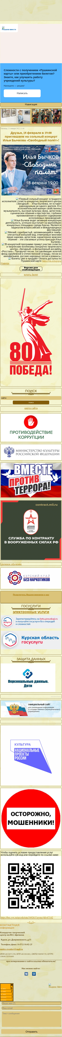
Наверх (5, 263)
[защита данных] (28, 690)
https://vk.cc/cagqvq (51, 260)
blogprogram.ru (58, 1035)
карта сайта (31, 408)
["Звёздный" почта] (34, 975)
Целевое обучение (11, 564)
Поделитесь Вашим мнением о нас (31, 594)
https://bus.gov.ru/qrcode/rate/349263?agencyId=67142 (27, 917)
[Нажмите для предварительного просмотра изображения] (31, 195)
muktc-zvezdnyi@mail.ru (11, 949)
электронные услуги (31, 611)
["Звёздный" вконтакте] (26, 975)
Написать (22, 93)
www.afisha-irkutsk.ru (56, 696)
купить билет (31, 274)
